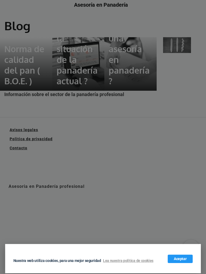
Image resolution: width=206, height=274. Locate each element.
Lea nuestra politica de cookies (128, 261)
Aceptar (180, 259)
